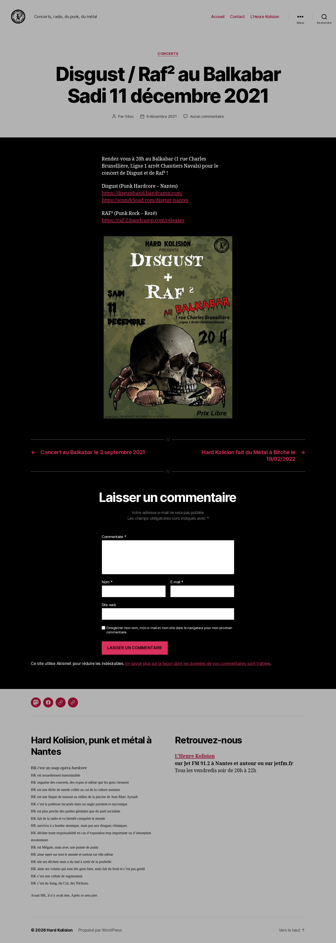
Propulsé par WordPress (100, 930)
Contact (237, 16)
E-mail (176, 582)
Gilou (129, 116)
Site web (109, 605)
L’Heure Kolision (265, 16)
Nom (107, 582)
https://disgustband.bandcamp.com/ (142, 193)
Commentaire (114, 537)
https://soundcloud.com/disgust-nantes (145, 200)
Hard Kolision (60, 930)
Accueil (217, 16)
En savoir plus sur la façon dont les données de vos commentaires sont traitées (197, 663)
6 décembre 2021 (162, 116)
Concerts (167, 54)
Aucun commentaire (207, 116)
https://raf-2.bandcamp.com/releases (143, 220)
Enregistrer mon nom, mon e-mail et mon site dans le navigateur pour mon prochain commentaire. (169, 630)
